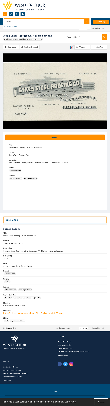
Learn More (7, 380)
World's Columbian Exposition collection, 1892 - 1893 (23, 39)
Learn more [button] (70, 402)
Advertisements (16, 178)
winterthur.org (63, 355)
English (7, 282)
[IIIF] (72, 47)
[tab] (55, 137)
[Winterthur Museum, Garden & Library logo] (24, 6)
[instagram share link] (71, 364)
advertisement (15, 170)
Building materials (30, 178)
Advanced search (10, 26)
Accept (101, 402)
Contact (55, 391)
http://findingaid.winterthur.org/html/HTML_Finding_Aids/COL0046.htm (33, 313)
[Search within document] (104, 37)
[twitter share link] (65, 364)
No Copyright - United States (15, 321)
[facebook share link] (60, 364)
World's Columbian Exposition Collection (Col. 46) (22, 298)
